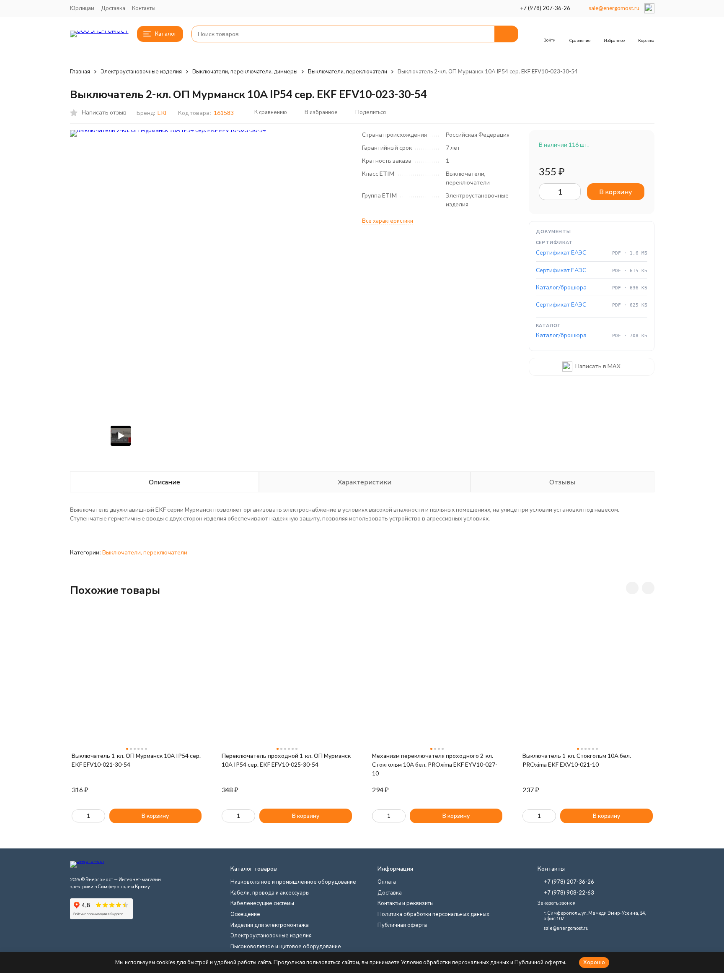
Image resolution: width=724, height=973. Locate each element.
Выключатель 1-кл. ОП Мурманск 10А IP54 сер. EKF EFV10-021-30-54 (136, 760)
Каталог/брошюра (561, 287)
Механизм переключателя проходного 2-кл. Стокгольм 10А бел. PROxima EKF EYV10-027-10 (434, 764)
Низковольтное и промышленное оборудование (293, 881)
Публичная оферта (402, 924)
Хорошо (594, 962)
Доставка (113, 8)
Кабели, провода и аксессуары (270, 892)
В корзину (615, 191)
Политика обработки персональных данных (433, 914)
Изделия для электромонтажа (269, 924)
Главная (80, 71)
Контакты (143, 8)
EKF (163, 112)
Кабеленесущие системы (262, 903)
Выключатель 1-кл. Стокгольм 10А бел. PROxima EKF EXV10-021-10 (576, 760)
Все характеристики (387, 220)
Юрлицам (82, 8)
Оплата (387, 881)
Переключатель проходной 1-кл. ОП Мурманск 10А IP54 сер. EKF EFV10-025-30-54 (286, 760)
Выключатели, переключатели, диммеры (244, 71)
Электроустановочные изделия (141, 71)
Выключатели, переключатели (347, 71)
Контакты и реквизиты (406, 903)
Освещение (245, 914)
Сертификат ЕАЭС (561, 252)
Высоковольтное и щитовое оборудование (285, 946)
